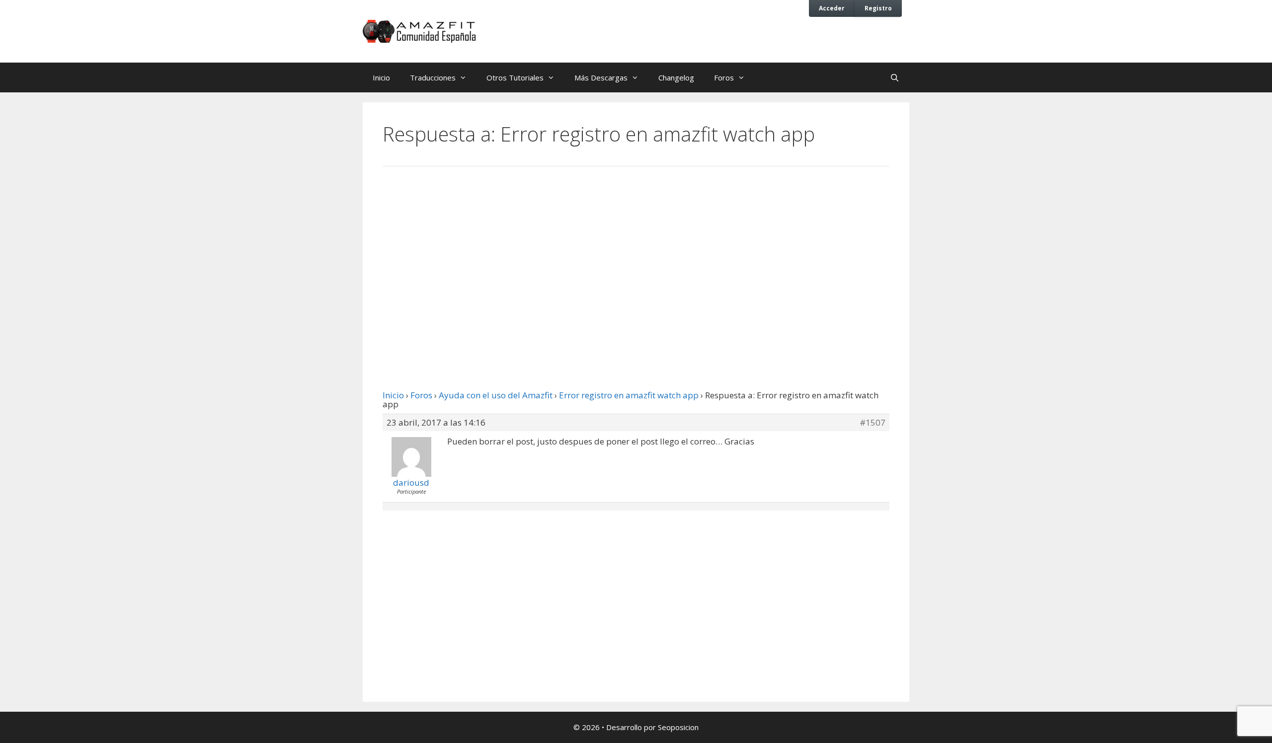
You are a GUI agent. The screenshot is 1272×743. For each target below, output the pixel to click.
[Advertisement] (636, 255)
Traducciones (433, 77)
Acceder (832, 8)
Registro (878, 8)
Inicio (381, 77)
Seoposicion (678, 727)
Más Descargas (601, 77)
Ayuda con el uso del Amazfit (496, 395)
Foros (724, 77)
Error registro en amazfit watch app (629, 395)
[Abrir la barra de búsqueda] (894, 77)
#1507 (872, 422)
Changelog (676, 77)
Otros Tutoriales (515, 77)
